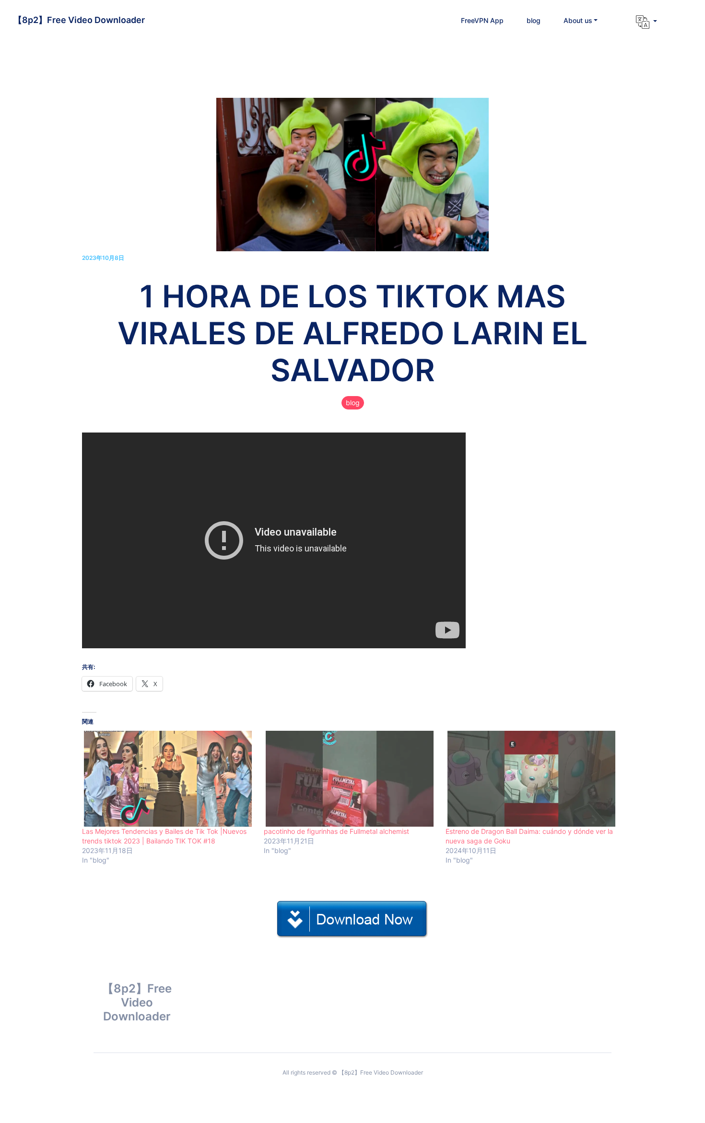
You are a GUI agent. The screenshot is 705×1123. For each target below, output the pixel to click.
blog (353, 402)
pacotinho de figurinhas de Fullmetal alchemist (336, 831)
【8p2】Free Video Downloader (79, 20)
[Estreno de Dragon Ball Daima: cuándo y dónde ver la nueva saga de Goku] (532, 779)
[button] (581, 20)
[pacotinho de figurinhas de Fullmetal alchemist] (350, 779)
